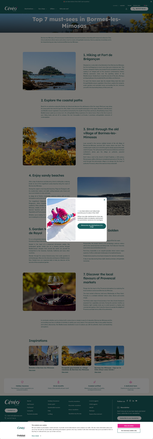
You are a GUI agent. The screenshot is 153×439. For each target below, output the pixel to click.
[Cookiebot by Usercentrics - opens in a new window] (21, 436)
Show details (35, 436)
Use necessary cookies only (129, 430)
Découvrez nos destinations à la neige (91, 226)
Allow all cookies (129, 425)
